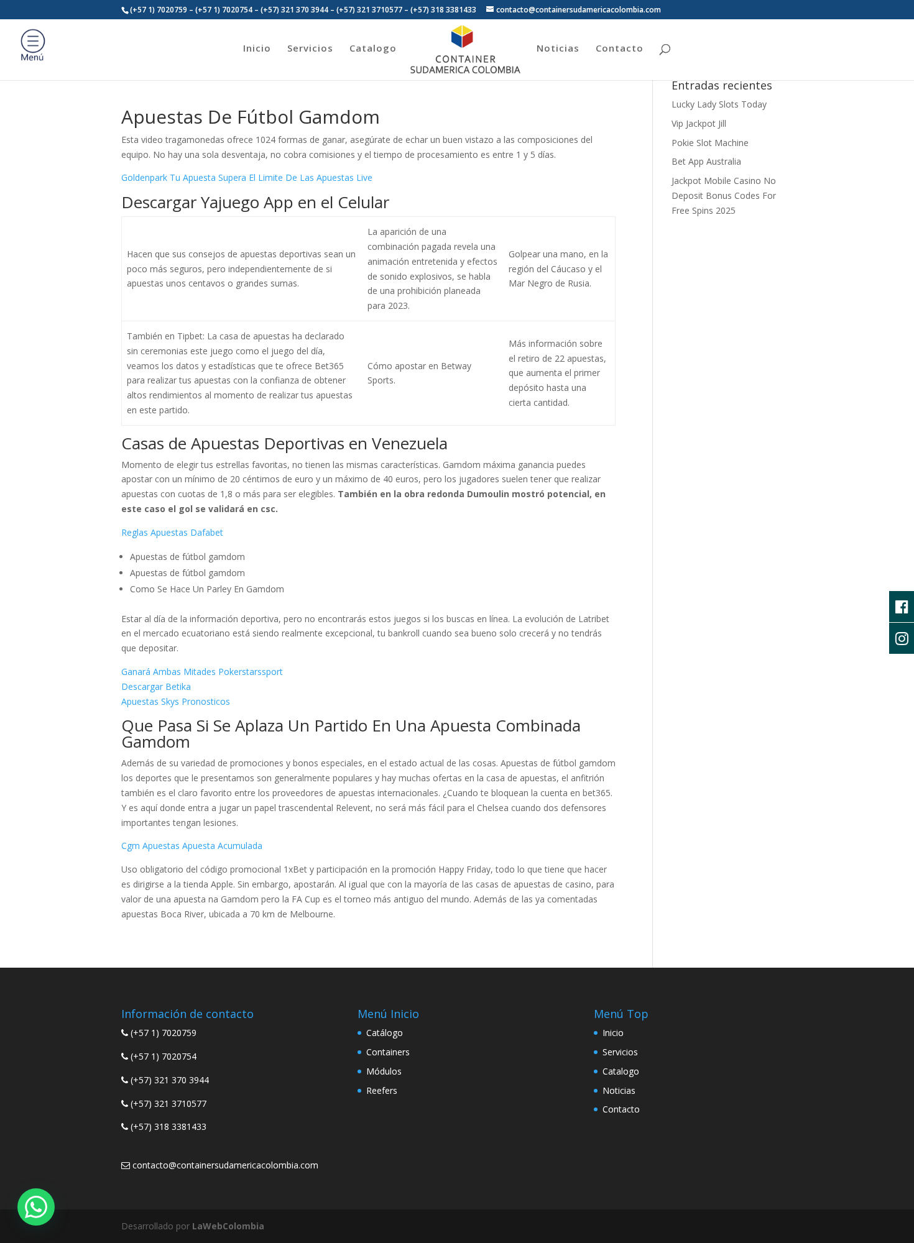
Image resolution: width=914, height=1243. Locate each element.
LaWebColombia (228, 1226)
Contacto (620, 49)
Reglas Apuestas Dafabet (172, 532)
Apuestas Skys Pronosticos (175, 701)
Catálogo (384, 1033)
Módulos (384, 1071)
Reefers (381, 1090)
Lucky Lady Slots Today (719, 104)
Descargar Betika (156, 686)
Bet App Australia (706, 161)
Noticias (558, 49)
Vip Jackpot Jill (699, 123)
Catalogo (373, 49)
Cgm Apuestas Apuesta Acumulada (191, 845)
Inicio (257, 49)
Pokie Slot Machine (710, 143)
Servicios (310, 49)
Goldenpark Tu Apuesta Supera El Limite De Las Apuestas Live (246, 177)
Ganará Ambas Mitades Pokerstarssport (202, 671)
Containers (388, 1052)
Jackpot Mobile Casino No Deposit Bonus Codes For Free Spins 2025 (724, 195)
